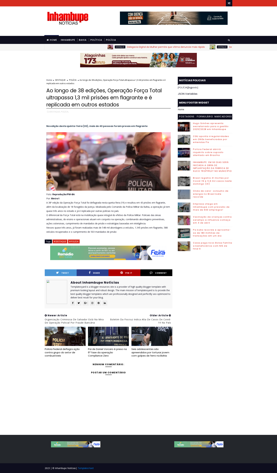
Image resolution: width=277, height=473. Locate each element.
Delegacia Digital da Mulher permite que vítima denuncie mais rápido (149, 47)
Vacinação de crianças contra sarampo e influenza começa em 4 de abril (212, 219)
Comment (161, 273)
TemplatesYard (85, 468)
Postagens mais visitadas (186, 117)
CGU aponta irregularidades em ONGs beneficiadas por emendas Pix (211, 139)
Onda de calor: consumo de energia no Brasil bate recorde (211, 193)
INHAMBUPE (68, 39)
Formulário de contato (205, 117)
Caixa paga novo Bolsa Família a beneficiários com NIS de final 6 (212, 245)
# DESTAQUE (60, 241)
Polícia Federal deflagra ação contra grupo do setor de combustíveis (62, 352)
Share (96, 273)
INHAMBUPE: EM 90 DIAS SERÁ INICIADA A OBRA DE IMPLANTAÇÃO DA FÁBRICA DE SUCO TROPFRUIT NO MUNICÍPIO (212, 167)
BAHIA (83, 39)
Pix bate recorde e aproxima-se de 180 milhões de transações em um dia (212, 232)
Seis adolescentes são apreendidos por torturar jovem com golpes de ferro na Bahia (150, 352)
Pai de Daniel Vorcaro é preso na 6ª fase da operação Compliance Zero (107, 352)
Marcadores (223, 116)
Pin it (128, 273)
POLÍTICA (96, 39)
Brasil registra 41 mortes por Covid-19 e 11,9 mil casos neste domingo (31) (212, 180)
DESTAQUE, (55, 111)
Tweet (65, 273)
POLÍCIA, (65, 111)
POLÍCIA (111, 39)
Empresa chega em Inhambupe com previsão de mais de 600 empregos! (211, 206)
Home (53, 39)
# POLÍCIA (73, 241)
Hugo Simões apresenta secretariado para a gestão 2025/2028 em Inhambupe (211, 126)
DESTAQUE (103, 47)
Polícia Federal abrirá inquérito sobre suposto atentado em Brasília (208, 152)
